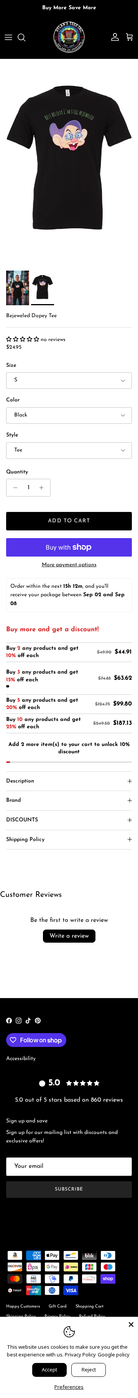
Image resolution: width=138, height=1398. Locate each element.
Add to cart (69, 521)
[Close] (131, 1324)
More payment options (69, 565)
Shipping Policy (25, 840)
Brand (13, 800)
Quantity (17, 472)
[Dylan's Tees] (69, 37)
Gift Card (58, 1306)
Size (11, 365)
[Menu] (8, 37)
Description (20, 781)
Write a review (69, 936)
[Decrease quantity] (13, 487)
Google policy (114, 1354)
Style (12, 435)
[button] (23, 340)
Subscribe (69, 1189)
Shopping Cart (90, 1306)
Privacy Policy (80, 1354)
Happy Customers (23, 1306)
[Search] (25, 37)
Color (13, 400)
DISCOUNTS (22, 820)
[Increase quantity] (43, 487)
